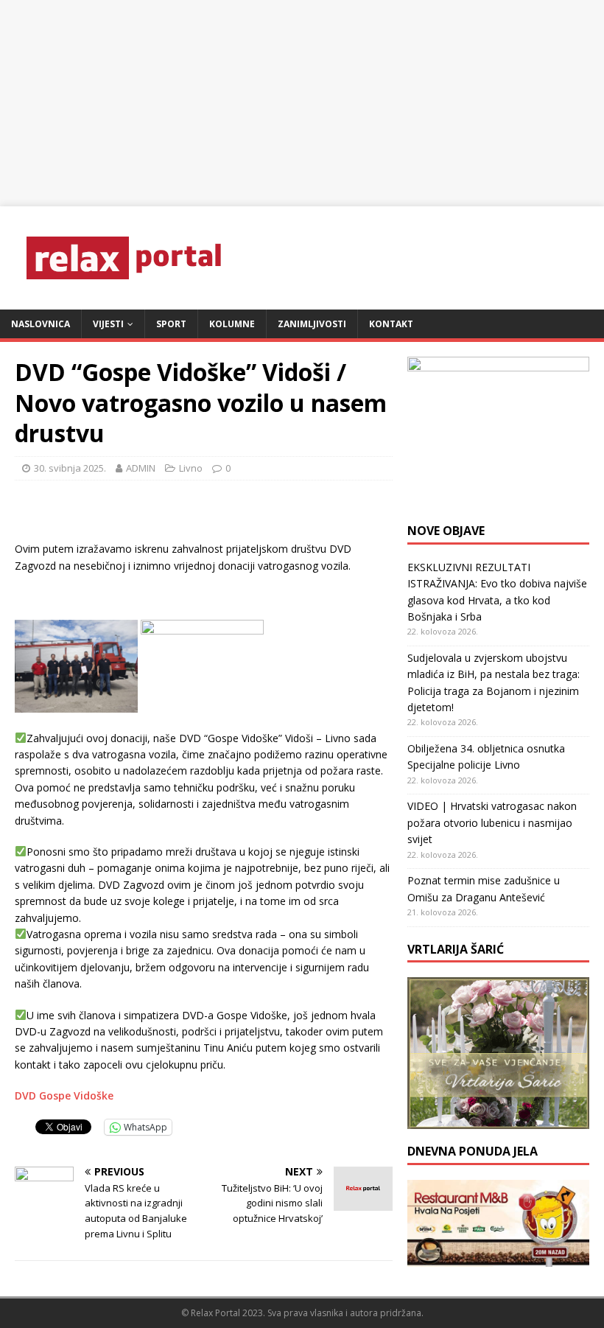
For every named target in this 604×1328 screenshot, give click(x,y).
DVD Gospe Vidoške (64, 1095)
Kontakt (391, 324)
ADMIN (140, 468)
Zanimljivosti (312, 324)
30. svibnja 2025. (70, 468)
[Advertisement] (302, 103)
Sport (171, 324)
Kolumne (232, 324)
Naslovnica (40, 324)
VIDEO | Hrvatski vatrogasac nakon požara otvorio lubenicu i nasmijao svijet (492, 822)
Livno (191, 468)
